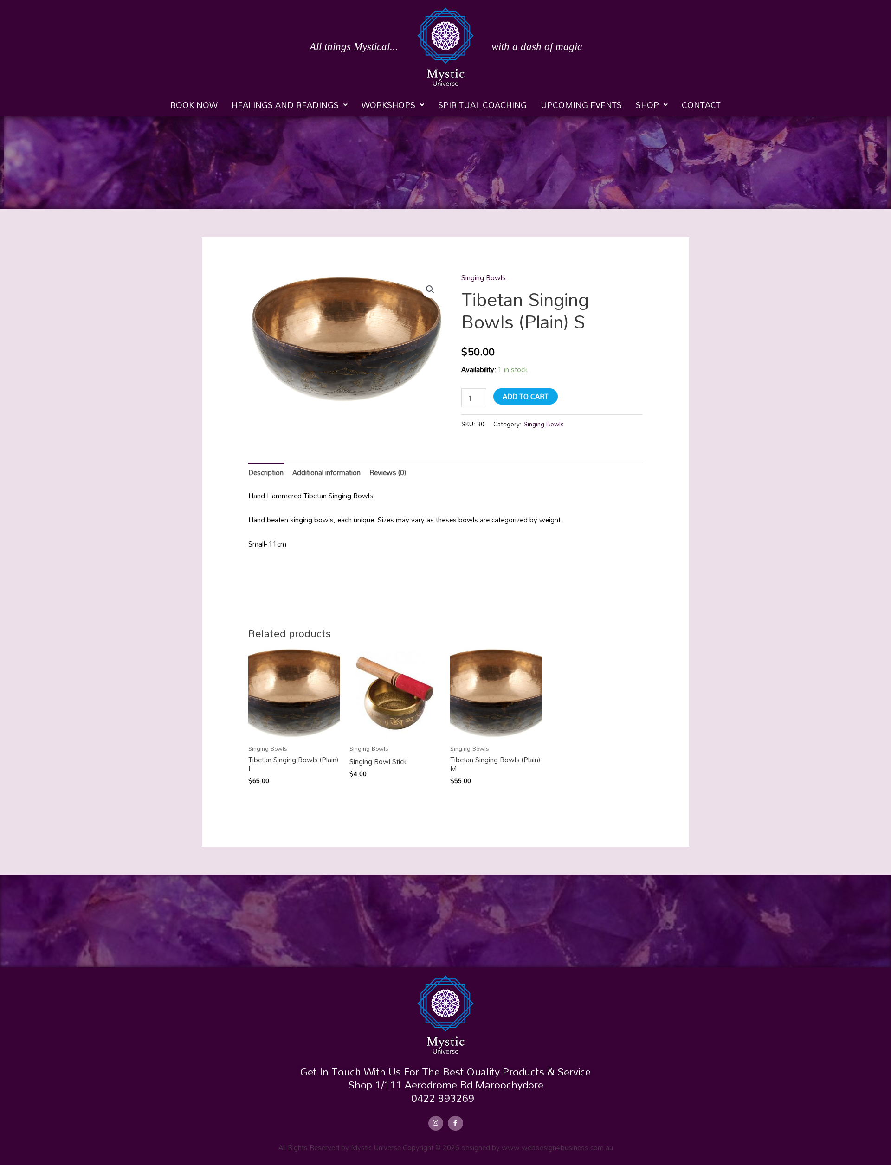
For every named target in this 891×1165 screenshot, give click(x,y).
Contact (701, 105)
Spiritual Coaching (482, 105)
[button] (290, 105)
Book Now (194, 105)
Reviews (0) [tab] (387, 472)
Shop (647, 105)
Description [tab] (266, 472)
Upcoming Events (581, 105)
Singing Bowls (483, 277)
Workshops (388, 105)
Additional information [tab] (326, 472)
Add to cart (526, 396)
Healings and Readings (285, 105)
